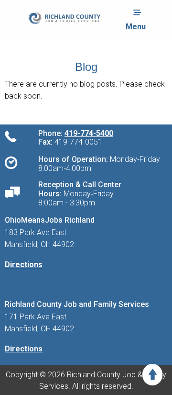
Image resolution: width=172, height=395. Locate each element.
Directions (24, 264)
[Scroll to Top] (152, 374)
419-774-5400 (88, 133)
